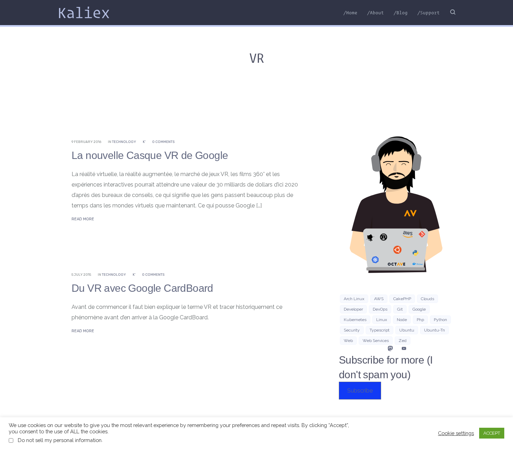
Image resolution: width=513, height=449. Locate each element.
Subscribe (360, 390)
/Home (350, 12)
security (352, 330)
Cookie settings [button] (456, 433)
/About (375, 12)
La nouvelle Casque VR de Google (150, 155)
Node (402, 319)
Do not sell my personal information (60, 440)
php (420, 319)
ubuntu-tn (434, 330)
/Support (428, 12)
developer (353, 309)
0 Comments (163, 142)
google (419, 309)
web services (376, 340)
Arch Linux (354, 298)
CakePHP (402, 298)
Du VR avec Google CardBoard (142, 288)
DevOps (380, 309)
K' (144, 142)
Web (348, 340)
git (400, 309)
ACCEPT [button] (491, 433)
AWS (379, 298)
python (440, 319)
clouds (427, 298)
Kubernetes (355, 319)
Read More (83, 219)
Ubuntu (406, 330)
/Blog (401, 12)
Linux (381, 319)
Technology (124, 142)
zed (403, 340)
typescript (379, 330)
